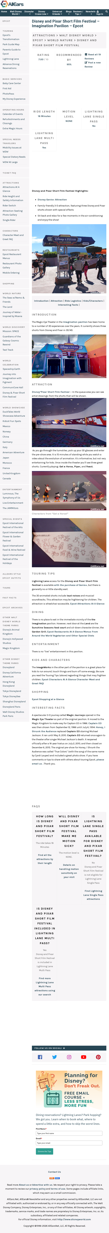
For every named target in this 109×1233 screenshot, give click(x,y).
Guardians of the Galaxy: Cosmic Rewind (12, 340)
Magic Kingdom (11, 648)
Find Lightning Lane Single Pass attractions (93, 895)
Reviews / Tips (78, 12)
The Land (7, 306)
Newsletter (91, 11)
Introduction (41, 300)
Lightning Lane (11, 58)
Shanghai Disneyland (14, 701)
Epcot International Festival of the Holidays (13, 559)
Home (4, 11)
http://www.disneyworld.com (74, 1219)
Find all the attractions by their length (45, 859)
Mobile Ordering (11, 272)
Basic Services (12, 79)
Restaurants (11, 250)
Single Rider (9, 220)
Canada (7, 478)
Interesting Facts (68, 304)
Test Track (8, 349)
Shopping (8, 283)
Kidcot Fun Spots (12, 421)
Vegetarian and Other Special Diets (73, 635)
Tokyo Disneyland (12, 691)
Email (39, 1138)
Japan (6, 457)
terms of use (58, 1188)
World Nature (60, 40)
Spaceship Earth (11, 369)
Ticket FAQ (9, 173)
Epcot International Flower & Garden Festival (13, 536)
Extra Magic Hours (12, 128)
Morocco (7, 462)
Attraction (57, 300)
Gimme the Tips (44, 1151)
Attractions (11, 183)
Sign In (99, 14)
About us (24, 1184)
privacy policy (38, 1188)
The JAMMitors (10, 508)
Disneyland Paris (11, 706)
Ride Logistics (73, 300)
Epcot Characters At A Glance (59, 679)
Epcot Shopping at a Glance (48, 699)
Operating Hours (13, 110)
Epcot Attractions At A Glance (87, 603)
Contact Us (54, 1171)
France (6, 468)
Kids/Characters (93, 300)
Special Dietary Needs (14, 156)
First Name (41, 1129)
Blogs (69, 11)
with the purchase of (70, 585)
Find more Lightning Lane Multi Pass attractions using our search (45, 986)
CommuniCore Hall (13, 387)
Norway (7, 431)
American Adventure (13, 452)
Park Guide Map (11, 44)
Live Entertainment (13, 502)
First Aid (7, 88)
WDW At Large (10, 162)
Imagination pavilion (75, 322)
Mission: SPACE (11, 331)
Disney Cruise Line (41, 12)
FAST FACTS (10, 597)
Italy (5, 447)
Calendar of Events (13, 114)
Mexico (6, 426)
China (6, 436)
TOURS (7, 588)
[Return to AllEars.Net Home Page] (20, 7)
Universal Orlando (57, 12)
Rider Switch (9, 205)
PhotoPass (8, 93)
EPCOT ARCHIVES (13, 607)
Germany (7, 442)
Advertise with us (42, 1184)
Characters (10, 231)
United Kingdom (11, 473)
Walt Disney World (16, 12)
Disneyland (29, 11)
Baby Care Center (12, 83)
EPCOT (6, 21)
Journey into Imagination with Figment (12, 378)
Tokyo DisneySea (11, 696)
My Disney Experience (14, 98)
